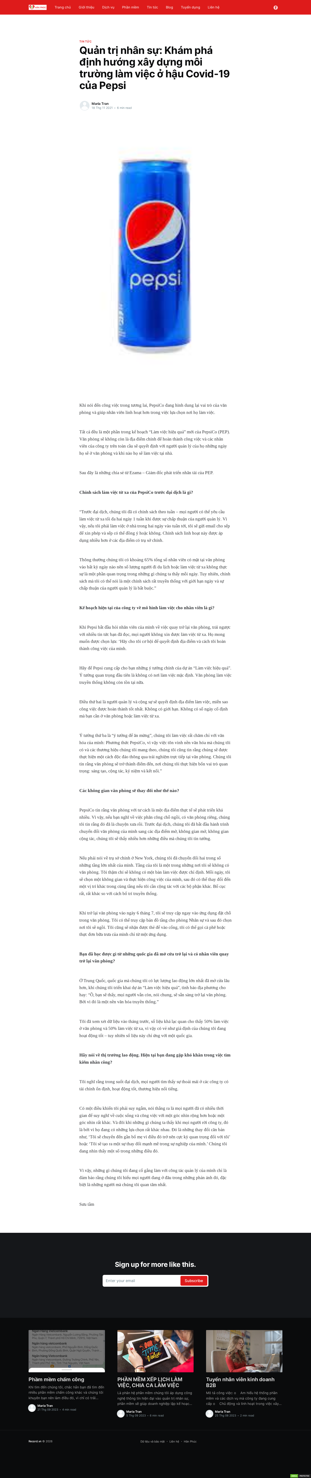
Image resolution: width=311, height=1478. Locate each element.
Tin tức (152, 7)
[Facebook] (276, 7)
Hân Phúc (190, 1441)
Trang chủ (63, 7)
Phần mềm (130, 7)
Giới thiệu (86, 7)
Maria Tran (100, 103)
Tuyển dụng (190, 7)
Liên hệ (213, 7)
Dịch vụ (108, 7)
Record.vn (35, 1441)
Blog (169, 7)
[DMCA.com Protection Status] (300, 1476)
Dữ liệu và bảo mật (152, 1441)
